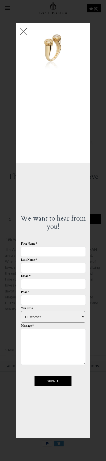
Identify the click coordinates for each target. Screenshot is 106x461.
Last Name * (29, 259)
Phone (25, 292)
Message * (27, 325)
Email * (26, 276)
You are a (27, 308)
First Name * (29, 243)
